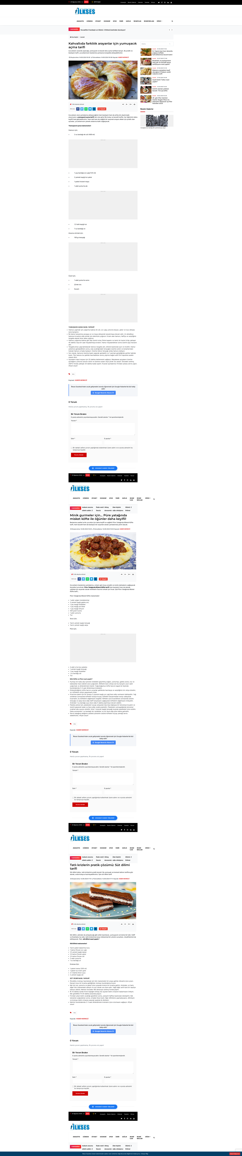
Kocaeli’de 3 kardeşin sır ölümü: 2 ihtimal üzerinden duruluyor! (129, 509)
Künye (153, 2)
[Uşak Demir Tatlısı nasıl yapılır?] (145, 81)
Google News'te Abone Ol (104, 393)
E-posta (107, 438)
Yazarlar (147, 2)
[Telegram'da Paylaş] (90, 109)
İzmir (121, 21)
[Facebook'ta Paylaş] (78, 109)
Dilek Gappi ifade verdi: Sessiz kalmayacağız (97, 30)
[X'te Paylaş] (82, 109)
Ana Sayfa (74, 37)
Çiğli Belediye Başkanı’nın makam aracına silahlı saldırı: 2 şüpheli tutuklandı (87, 509)
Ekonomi (107, 21)
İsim (73, 438)
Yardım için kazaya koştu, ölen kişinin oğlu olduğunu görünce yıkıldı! (118, 509)
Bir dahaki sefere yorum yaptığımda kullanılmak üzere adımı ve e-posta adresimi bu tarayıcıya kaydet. (103, 449)
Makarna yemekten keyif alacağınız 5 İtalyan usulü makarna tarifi (161, 72)
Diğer (159, 21)
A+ (131, 104)
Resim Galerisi (132, 2)
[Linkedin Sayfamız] (168, 2)
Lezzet (82, 37)
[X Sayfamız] (159, 2)
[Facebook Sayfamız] (161, 2)
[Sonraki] (172, 29)
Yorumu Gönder (78, 455)
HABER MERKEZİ (123, 57)
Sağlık (128, 21)
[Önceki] (169, 29)
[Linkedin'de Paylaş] (94, 109)
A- (127, 104)
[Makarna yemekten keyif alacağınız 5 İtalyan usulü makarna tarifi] (145, 71)
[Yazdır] (134, 104)
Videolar (140, 2)
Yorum (74, 421)
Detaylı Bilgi (144, 1153)
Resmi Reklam (149, 21)
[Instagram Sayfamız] (165, 2)
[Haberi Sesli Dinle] (123, 104)
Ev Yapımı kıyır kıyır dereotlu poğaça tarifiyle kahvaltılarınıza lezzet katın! (162, 53)
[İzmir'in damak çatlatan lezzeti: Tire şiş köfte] (145, 90)
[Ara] (169, 44)
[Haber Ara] (172, 21)
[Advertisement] (139, 11)
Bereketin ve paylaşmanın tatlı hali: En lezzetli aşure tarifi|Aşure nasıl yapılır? (161, 62)
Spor (115, 21)
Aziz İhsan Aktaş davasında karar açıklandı (108, 509)
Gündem (90, 21)
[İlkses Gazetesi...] (85, 11)
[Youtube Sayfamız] (171, 2)
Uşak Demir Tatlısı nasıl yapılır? (160, 80)
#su (73, 374)
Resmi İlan (137, 21)
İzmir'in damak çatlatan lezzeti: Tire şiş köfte (160, 90)
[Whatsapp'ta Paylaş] (86, 109)
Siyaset (98, 21)
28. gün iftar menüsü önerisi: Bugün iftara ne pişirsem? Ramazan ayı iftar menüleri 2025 (162, 100)
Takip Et (102, 109)
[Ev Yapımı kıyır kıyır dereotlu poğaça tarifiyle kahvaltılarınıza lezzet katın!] (145, 52)
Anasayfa (123, 2)
